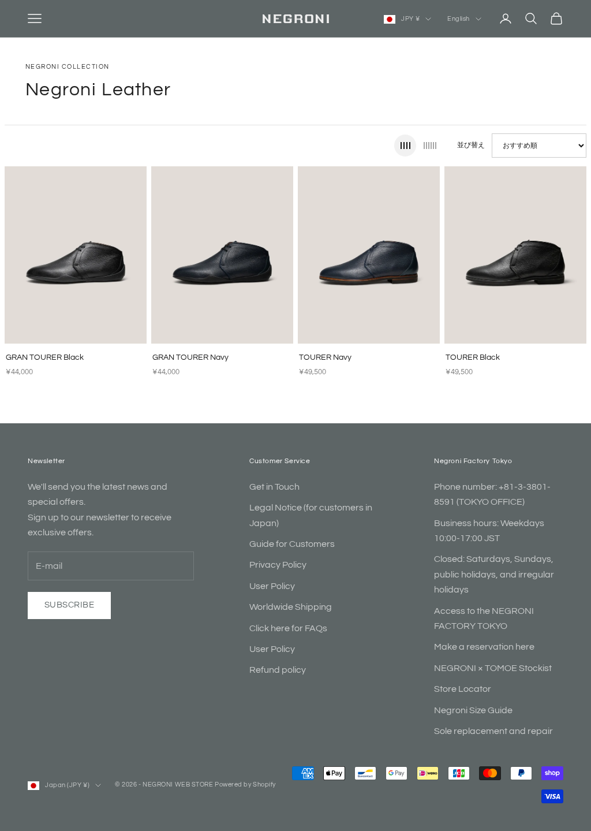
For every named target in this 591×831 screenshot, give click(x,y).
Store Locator (462, 689)
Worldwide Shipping (290, 607)
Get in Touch (274, 486)
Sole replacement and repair (493, 731)
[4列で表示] (405, 145)
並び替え (471, 145)
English (458, 19)
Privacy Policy (277, 564)
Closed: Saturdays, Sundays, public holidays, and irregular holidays (494, 574)
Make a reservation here (484, 646)
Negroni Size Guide (473, 710)
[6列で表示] (430, 145)
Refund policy (277, 670)
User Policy (272, 586)
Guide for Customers (292, 544)
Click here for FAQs (288, 628)
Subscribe (69, 605)
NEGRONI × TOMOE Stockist (493, 668)
